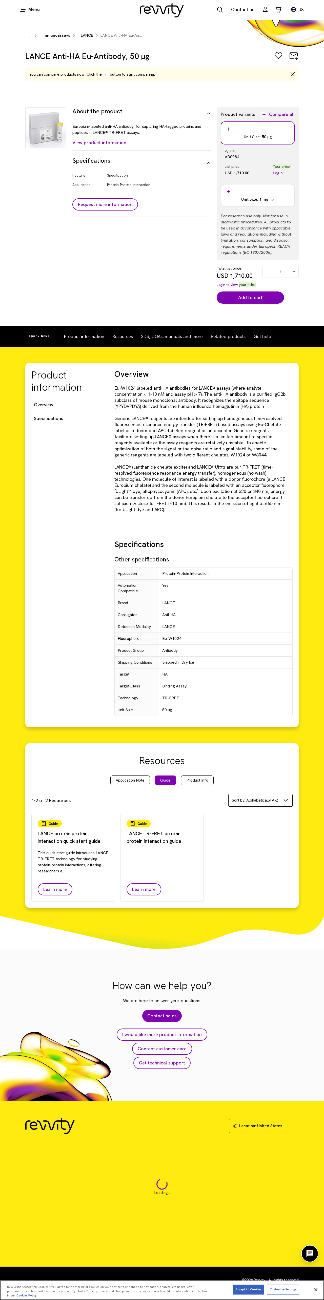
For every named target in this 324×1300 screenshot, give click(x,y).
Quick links (39, 336)
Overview (43, 405)
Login (278, 173)
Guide (165, 780)
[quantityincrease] (294, 272)
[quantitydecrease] (267, 272)
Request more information (105, 204)
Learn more (55, 889)
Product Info (197, 780)
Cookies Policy (26, 1295)
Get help (262, 336)
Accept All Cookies (248, 1289)
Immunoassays (56, 35)
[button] (265, 10)
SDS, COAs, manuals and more (172, 336)
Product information (84, 336)
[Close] (315, 1289)
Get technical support (162, 1063)
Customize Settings (283, 1289)
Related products (228, 336)
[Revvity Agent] (310, 1254)
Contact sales (162, 1016)
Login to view (227, 284)
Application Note (130, 780)
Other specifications (141, 559)
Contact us (242, 9)
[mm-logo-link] (162, 10)
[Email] (294, 59)
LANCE (87, 35)
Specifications (48, 418)
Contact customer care (162, 1049)
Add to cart (250, 297)
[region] (162, 1290)
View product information (99, 142)
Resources (122, 336)
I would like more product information (162, 1034)
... (29, 36)
